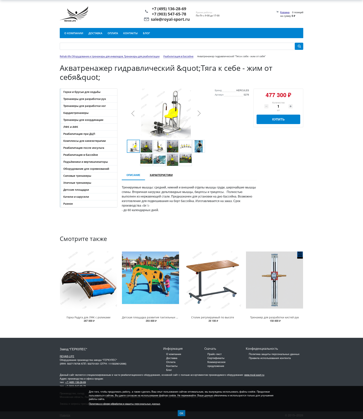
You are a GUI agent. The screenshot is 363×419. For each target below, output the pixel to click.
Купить (278, 119)
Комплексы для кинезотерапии (84, 141)
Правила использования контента (270, 358)
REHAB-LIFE (67, 356)
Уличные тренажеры (77, 182)
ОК (181, 413)
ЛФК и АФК (70, 127)
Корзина (284, 12)
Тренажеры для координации (83, 120)
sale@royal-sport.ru (170, 19)
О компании (173, 354)
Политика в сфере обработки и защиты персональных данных (124, 403)
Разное (68, 203)
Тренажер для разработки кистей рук (274, 317)
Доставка (171, 358)
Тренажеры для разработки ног (84, 106)
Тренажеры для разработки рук (84, 99)
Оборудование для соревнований (86, 169)
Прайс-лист (214, 354)
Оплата (170, 362)
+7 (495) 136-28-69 (169, 8)
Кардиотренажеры (75, 113)
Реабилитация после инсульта (83, 148)
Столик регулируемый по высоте (212, 317)
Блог (169, 370)
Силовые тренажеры (77, 175)
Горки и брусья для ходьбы (81, 92)
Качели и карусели (76, 196)
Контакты (172, 366)
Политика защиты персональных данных (274, 354)
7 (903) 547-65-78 (170, 14)
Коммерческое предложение (216, 364)
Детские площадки (76, 189)
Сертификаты (215, 358)
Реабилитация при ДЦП (79, 134)
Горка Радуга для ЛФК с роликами (88, 317)
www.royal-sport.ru (254, 375)
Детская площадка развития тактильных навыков (154, 317)
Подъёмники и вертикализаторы (85, 162)
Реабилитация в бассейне (80, 155)
